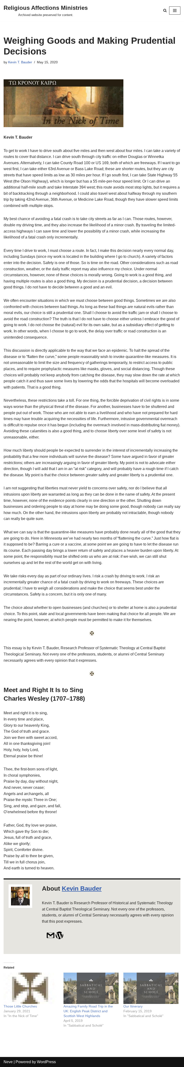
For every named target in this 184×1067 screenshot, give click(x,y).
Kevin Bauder (82, 888)
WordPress (46, 1062)
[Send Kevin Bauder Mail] (50, 938)
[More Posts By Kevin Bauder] (59, 938)
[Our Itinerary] (150, 988)
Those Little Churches (20, 1006)
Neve (8, 1062)
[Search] (165, 10)
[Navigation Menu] (174, 10)
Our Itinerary (133, 1006)
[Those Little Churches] (31, 988)
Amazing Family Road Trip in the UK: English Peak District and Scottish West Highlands (88, 1011)
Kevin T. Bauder (20, 62)
